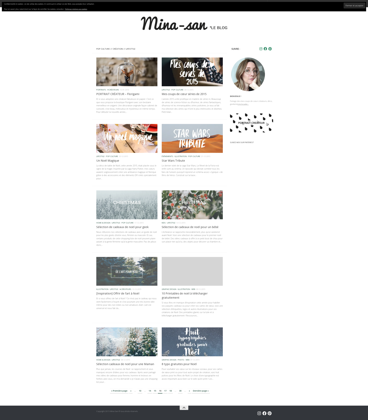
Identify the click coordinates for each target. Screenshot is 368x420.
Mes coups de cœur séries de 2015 (184, 94)
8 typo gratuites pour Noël (179, 364)
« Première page (119, 390)
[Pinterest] (270, 48)
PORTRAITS (101, 90)
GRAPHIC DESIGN (169, 289)
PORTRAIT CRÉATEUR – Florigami (117, 94)
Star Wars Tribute (173, 160)
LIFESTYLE (166, 90)
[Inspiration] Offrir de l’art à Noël (117, 293)
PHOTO (181, 360)
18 (170, 390)
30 (180, 390)
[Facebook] (265, 48)
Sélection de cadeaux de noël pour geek (122, 227)
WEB (193, 289)
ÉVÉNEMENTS (167, 156)
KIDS (164, 223)
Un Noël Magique (107, 160)
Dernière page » (201, 390)
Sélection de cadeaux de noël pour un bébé (190, 227)
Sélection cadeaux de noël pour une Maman (125, 364)
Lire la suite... (243, 104)
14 (150, 390)
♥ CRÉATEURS (113, 90)
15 (155, 390)
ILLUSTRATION (181, 156)
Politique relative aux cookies (76, 9)
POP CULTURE (177, 90)
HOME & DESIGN (103, 223)
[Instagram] (260, 48)
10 (140, 390)
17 (165, 390)
